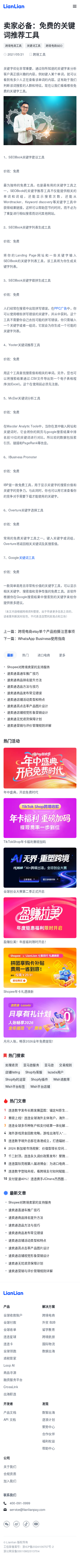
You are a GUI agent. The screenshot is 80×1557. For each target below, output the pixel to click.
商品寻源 (10, 1372)
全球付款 (10, 1322)
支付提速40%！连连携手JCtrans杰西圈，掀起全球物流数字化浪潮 (36, 1178)
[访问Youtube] (36, 1524)
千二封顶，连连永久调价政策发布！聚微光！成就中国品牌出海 (36, 1156)
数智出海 (48, 1412)
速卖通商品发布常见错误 (24, 693)
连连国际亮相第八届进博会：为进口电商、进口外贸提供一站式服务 (36, 1163)
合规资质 (10, 1473)
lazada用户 (56, 1072)
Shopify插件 (39, 1079)
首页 (14, 6)
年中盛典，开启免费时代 (21, 792)
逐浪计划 (48, 1419)
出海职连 (10, 1394)
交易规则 (65, 1065)
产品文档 (10, 1412)
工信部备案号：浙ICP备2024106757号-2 (29, 1546)
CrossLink (11, 1387)
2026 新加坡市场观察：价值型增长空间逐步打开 (36, 1148)
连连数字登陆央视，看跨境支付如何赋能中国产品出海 (36, 1171)
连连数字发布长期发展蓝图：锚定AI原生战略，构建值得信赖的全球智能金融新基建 (36, 1110)
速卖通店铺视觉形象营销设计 (27, 712)
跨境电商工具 (13, 45)
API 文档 (10, 1419)
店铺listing (12, 1072)
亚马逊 (49, 1065)
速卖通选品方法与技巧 (23, 686)
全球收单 (10, 1329)
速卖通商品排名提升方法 (24, 680)
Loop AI (9, 1365)
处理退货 (11, 1065)
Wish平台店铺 (40, 1086)
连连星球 (10, 1336)
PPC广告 (60, 308)
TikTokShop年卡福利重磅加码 (25, 841)
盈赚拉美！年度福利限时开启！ (26, 941)
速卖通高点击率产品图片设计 (27, 706)
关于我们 (10, 1466)
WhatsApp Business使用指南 (41, 638)
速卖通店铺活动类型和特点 (26, 699)
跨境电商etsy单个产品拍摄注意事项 (46, 631)
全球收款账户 (13, 1315)
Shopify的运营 (15, 1079)
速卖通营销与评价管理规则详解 (29, 725)
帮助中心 (48, 1448)
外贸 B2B (48, 1322)
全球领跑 (10, 1351)
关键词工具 (33, 45)
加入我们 (10, 1481)
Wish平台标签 (15, 1086)
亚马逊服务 (31, 1065)
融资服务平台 (13, 1379)
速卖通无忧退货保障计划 (24, 719)
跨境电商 (48, 1315)
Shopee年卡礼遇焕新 (19, 991)
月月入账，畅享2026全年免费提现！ (29, 1041)
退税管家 (10, 1358)
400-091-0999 (20, 1503)
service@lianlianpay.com (28, 1509)
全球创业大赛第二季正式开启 (24, 891)
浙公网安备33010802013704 (22, 1551)
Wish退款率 (61, 1079)
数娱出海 (48, 1351)
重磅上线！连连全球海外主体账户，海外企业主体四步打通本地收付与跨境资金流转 (36, 1118)
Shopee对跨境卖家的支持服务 (28, 667)
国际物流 (48, 1344)
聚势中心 (48, 1426)
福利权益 (48, 1441)
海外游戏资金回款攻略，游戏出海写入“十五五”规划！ (36, 1133)
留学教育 (48, 1329)
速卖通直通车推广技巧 (23, 673)
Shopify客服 (33, 1072)
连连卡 (8, 1344)
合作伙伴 (48, 1434)
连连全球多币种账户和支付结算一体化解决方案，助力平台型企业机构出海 (36, 1125)
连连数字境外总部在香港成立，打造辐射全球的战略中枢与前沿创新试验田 (36, 1140)
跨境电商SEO (54, 45)
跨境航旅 (48, 1336)
